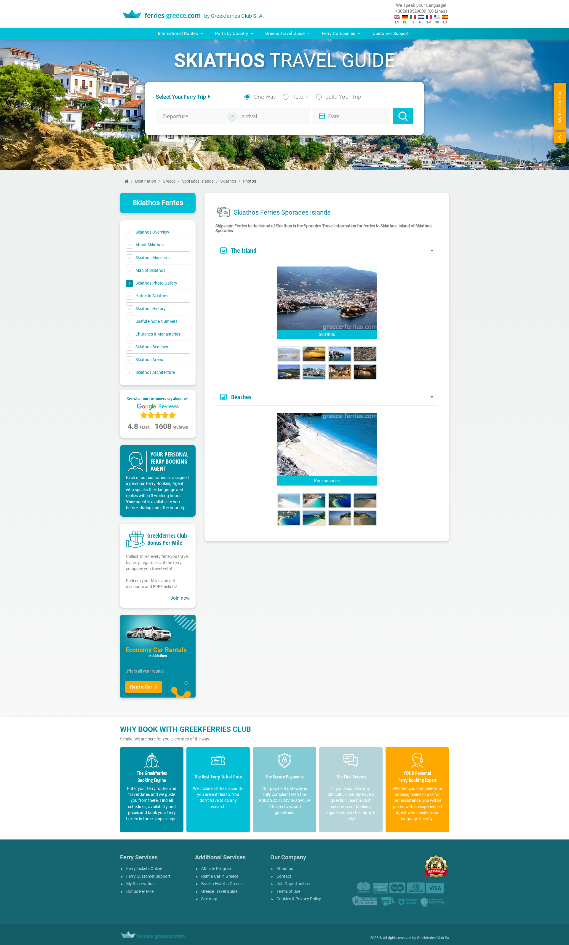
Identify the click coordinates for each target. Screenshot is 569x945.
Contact (283, 876)
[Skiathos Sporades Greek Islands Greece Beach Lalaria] (314, 500)
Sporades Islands (198, 181)
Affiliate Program (216, 868)
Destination (145, 181)
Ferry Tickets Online (144, 868)
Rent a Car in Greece (219, 876)
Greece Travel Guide (219, 891)
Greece (169, 181)
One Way (265, 96)
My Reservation (140, 883)
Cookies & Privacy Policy (298, 898)
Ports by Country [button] (232, 33)
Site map (209, 898)
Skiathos (228, 181)
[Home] (127, 181)
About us (284, 868)
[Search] (403, 116)
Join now (180, 598)
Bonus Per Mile (140, 891)
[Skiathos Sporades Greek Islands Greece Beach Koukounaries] (289, 500)
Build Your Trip (343, 96)
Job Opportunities (293, 883)
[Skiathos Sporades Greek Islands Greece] (289, 354)
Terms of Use (288, 891)
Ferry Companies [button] (339, 33)
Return (300, 96)
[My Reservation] (560, 137)
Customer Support (391, 33)
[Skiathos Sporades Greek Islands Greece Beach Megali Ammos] (339, 500)
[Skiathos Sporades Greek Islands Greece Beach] (365, 500)
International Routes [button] (178, 33)
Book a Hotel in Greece (221, 883)
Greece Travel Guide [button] (285, 33)
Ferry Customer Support (148, 876)
